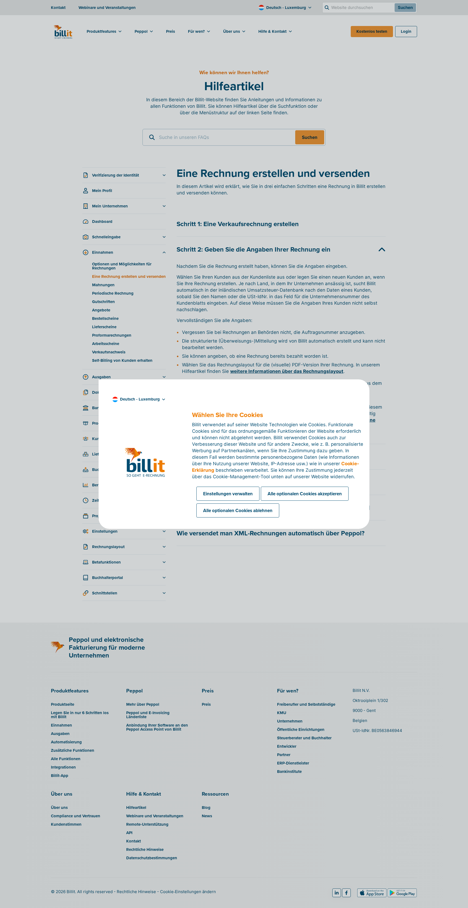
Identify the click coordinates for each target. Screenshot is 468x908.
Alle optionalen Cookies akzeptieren (305, 493)
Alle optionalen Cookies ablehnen (237, 510)
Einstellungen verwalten (228, 493)
